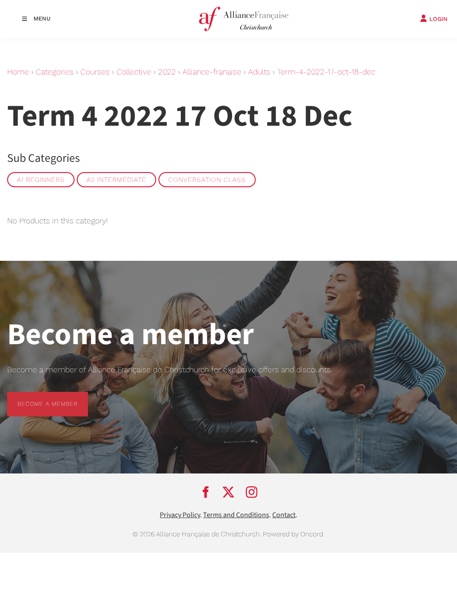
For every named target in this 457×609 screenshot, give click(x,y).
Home (18, 71)
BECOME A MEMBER (37, 397)
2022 (167, 71)
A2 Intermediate (116, 180)
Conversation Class (207, 180)
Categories (55, 71)
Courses (95, 71)
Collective (133, 71)
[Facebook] (205, 492)
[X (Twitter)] (228, 492)
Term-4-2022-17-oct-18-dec (326, 71)
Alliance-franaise (212, 71)
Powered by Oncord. (293, 534)
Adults (259, 71)
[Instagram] (252, 492)
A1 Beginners (41, 180)
